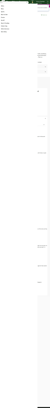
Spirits (2, 11)
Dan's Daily (4, 32)
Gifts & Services (5, 29)
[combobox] (38, 124)
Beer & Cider (4, 14)
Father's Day (4, 26)
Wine (2, 9)
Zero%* (3, 20)
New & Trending (5, 23)
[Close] (47, 5)
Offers (2, 6)
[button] (32, 2)
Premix (3, 17)
